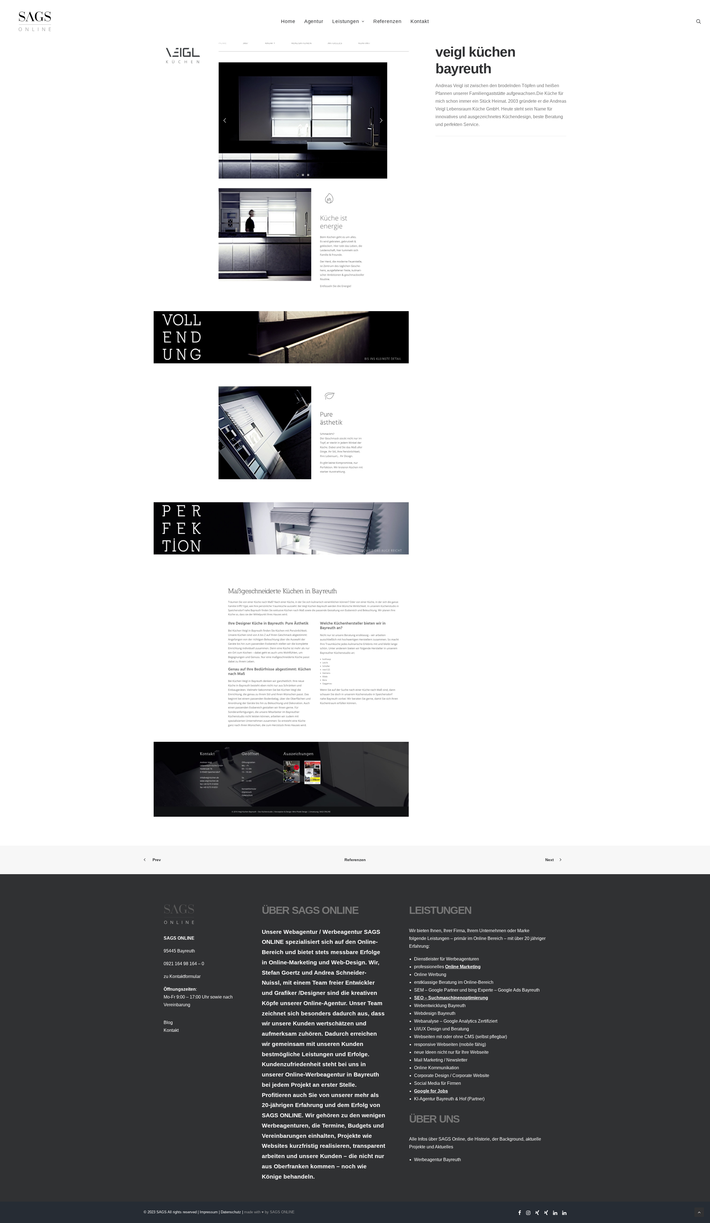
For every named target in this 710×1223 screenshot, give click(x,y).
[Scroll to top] (699, 1211)
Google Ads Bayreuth (519, 990)
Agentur (313, 21)
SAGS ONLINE (282, 1212)
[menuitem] (288, 21)
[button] (698, 21)
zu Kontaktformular (182, 976)
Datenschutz (231, 1212)
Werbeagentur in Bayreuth (342, 1074)
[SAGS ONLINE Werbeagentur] (35, 21)
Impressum (209, 1212)
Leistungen (345, 21)
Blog (168, 1022)
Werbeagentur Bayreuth (437, 1159)
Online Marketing (463, 966)
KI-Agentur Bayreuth (434, 1098)
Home (288, 21)
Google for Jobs (431, 1091)
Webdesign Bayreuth (434, 1013)
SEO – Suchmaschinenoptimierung (451, 997)
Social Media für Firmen (437, 1083)
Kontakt (419, 21)
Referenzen (387, 21)
